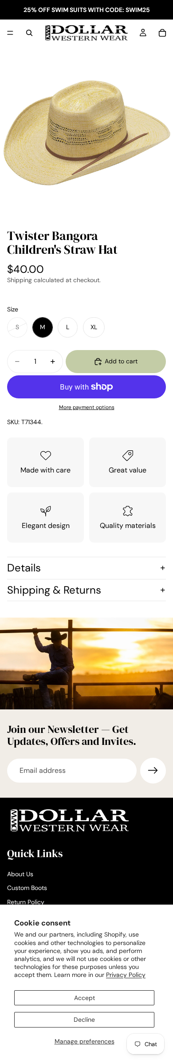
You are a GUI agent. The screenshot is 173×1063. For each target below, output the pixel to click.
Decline (84, 1020)
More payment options (86, 407)
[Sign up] (153, 770)
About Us (20, 874)
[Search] (29, 33)
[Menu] (10, 33)
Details (24, 568)
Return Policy (25, 902)
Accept (84, 998)
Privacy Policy (125, 975)
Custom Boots (27, 888)
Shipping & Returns (54, 590)
